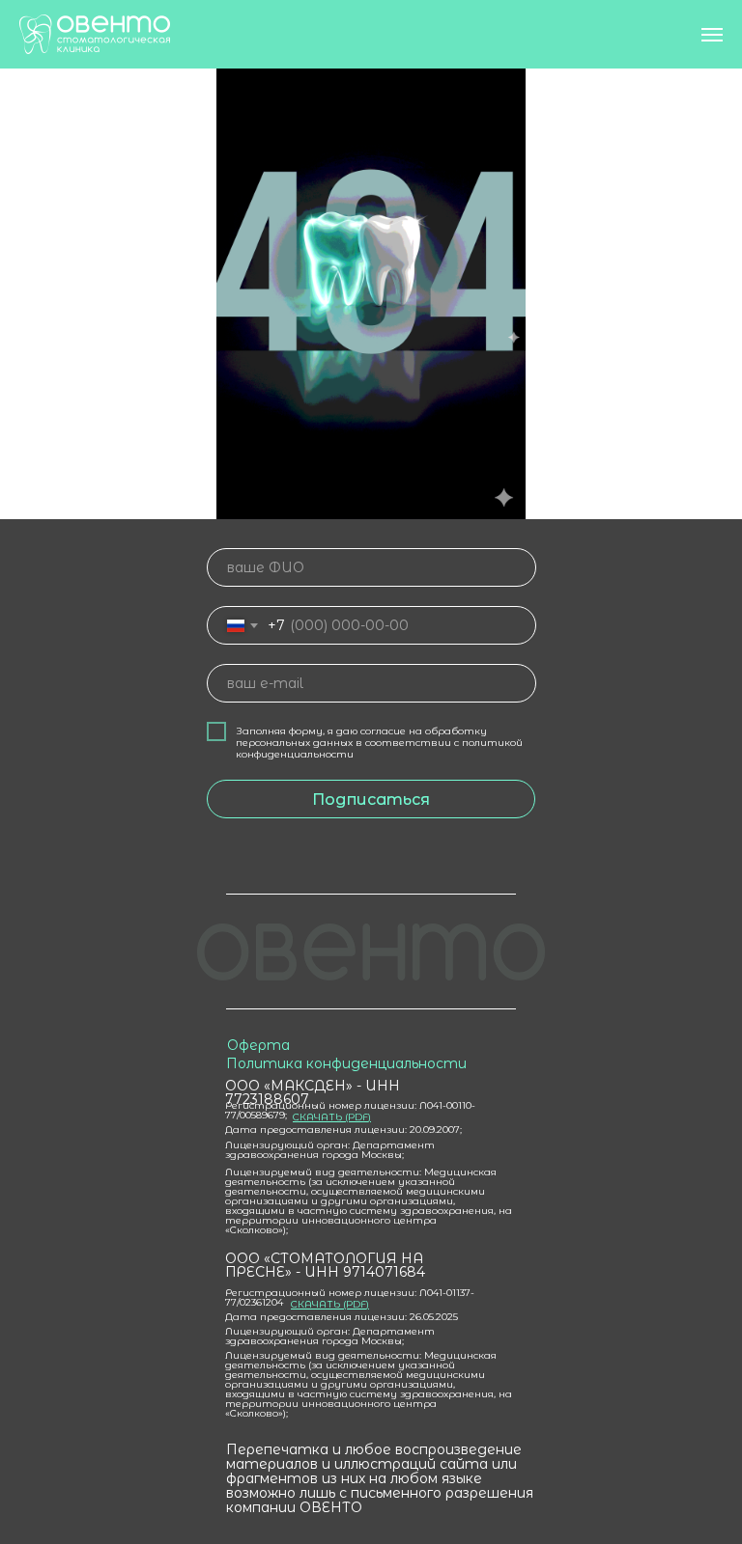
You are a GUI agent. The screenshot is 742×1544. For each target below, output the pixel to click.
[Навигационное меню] (712, 34)
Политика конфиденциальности (346, 1063)
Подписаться (371, 799)
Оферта (258, 1045)
